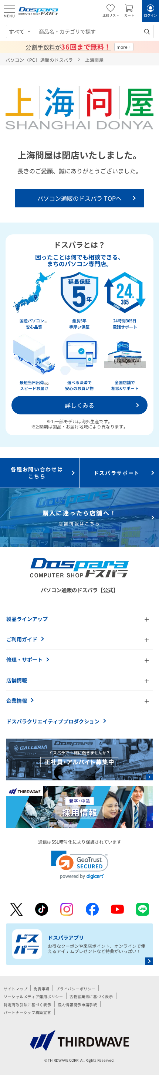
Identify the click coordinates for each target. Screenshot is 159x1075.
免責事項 (42, 988)
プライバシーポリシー (75, 988)
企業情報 (16, 700)
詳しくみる (79, 405)
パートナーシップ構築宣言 (27, 1012)
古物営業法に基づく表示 (91, 996)
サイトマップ (15, 988)
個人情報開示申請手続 (77, 1004)
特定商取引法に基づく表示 (27, 1004)
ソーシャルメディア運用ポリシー (33, 996)
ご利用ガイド (21, 639)
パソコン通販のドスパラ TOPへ (79, 198)
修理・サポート (24, 659)
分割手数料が (68, 47)
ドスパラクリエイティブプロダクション (52, 721)
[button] (79, 865)
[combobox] (94, 31)
